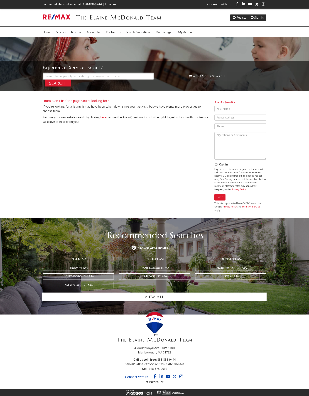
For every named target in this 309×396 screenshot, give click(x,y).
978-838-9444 (175, 364)
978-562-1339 (154, 364)
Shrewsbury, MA (155, 276)
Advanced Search (209, 76)
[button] (58, 83)
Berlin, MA (79, 259)
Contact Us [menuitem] (113, 32)
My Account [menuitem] (186, 32)
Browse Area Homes (153, 248)
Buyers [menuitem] (75, 32)
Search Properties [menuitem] (137, 32)
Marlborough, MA (155, 267)
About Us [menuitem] (93, 32)
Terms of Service (251, 206)
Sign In (259, 17)
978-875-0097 (158, 369)
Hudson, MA (79, 267)
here (103, 117)
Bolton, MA (155, 259)
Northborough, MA (232, 267)
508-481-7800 (134, 364)
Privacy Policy (239, 189)
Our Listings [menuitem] (163, 32)
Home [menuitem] (47, 32)
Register (242, 17)
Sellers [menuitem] (60, 32)
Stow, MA (232, 276)
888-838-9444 (92, 4)
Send (220, 197)
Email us (110, 4)
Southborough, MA (79, 276)
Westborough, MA (79, 285)
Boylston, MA (231, 259)
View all (154, 297)
